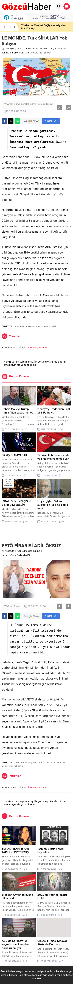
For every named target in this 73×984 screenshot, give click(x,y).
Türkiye (5, 52)
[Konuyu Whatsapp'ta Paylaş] (17, 121)
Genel (35, 48)
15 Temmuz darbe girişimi (25, 762)
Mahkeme (18, 766)
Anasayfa (9, 48)
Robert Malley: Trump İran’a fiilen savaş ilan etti (18, 410)
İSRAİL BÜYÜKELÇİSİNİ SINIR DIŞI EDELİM (16, 503)
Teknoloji (61, 48)
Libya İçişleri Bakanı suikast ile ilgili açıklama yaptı (52, 505)
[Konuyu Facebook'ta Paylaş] (4, 121)
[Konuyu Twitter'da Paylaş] (10, 121)
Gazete (31, 326)
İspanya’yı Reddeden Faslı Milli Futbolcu (54, 410)
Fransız (23, 326)
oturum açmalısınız (37, 347)
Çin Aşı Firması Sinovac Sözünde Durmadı (52, 942)
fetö (10, 766)
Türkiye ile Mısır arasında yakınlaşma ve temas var (53, 457)
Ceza (52, 762)
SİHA (53, 326)
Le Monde (45, 326)
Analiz (20, 48)
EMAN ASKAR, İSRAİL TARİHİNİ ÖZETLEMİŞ (15, 850)
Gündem (43, 48)
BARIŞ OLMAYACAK (14, 455)
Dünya (28, 48)
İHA (38, 326)
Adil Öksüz (44, 762)
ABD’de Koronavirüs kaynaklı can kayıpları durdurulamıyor (15, 944)
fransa (16, 326)
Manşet (52, 48)
